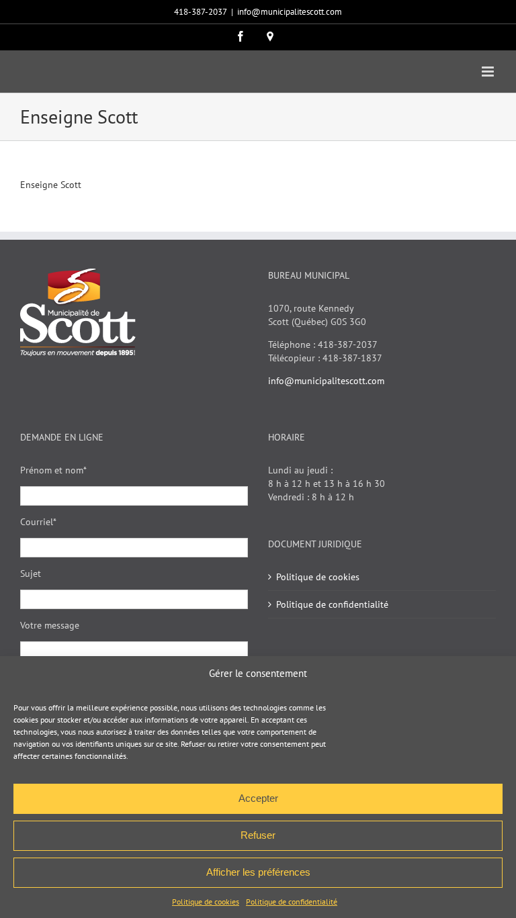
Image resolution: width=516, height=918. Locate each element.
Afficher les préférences (258, 872)
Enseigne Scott (50, 185)
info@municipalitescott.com (289, 11)
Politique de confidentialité (291, 902)
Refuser (258, 835)
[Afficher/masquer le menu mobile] (489, 71)
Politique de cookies (205, 902)
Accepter (258, 798)
